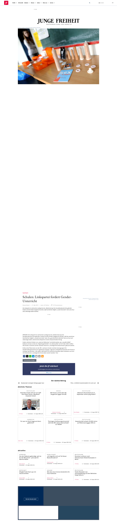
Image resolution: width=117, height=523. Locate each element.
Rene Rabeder (76, 412)
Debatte (26, 2)
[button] (90, 3)
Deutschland (26, 305)
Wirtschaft (20, 2)
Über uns (45, 2)
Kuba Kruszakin (50, 462)
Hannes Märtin (22, 477)
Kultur (38, 2)
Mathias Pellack (50, 477)
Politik (13, 2)
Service (51, 2)
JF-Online (21, 413)
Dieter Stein (20, 440)
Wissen (32, 2)
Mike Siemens (22, 463)
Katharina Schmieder (56, 412)
